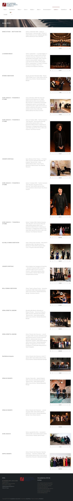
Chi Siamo (11, 9)
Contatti (5, 14)
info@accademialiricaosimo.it (8, 486)
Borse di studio (46, 9)
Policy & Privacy (5, 488)
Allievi (38, 9)
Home (5, 9)
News (19, 9)
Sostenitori (63, 9)
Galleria (55, 9)
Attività (31, 9)
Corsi (25, 9)
